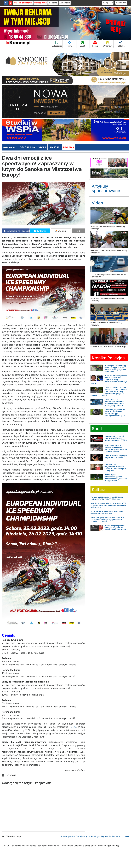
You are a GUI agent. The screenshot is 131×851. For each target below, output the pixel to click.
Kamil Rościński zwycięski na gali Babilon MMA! (116, 456)
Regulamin (106, 836)
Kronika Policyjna (108, 357)
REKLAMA (68, 147)
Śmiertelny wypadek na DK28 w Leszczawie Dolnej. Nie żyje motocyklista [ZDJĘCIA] (115, 412)
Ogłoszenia (57, 46)
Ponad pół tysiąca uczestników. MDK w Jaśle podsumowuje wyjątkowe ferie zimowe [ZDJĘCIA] (107, 519)
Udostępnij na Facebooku (18, 231)
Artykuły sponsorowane (106, 188)
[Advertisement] (22, 807)
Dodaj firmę (41, 3)
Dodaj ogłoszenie (24, 3)
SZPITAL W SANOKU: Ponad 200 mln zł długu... (109, 347)
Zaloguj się (108, 2)
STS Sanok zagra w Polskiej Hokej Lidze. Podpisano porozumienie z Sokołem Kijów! (116, 448)
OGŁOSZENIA (27, 147)
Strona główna (68, 836)
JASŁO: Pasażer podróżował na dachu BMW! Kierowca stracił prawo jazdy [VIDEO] (114, 403)
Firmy (69, 46)
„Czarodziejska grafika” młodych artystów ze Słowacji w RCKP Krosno (115, 527)
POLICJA (54, 147)
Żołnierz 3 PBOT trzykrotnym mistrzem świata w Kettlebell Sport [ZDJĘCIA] (115, 467)
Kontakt (125, 836)
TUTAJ (72, 727)
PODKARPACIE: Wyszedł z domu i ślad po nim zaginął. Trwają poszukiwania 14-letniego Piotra (108, 380)
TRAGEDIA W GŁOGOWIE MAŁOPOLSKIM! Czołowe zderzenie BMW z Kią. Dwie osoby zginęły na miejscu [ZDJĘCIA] (108, 392)
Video (97, 202)
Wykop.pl (62, 231)
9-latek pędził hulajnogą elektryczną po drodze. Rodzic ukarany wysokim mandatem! (115, 368)
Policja (95, 46)
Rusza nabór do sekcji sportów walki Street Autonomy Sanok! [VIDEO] (116, 438)
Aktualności (64, 3)
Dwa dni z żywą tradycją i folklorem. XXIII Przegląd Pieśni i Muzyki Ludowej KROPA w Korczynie (108, 505)
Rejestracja (121, 2)
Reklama (53, 3)
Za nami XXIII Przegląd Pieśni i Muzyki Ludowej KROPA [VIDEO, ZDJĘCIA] (106, 498)
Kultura (99, 489)
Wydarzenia (108, 46)
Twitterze (41, 231)
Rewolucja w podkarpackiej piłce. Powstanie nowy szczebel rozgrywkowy (116, 478)
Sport (82, 46)
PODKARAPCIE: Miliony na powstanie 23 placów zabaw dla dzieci (108, 512)
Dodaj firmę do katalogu (88, 836)
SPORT (42, 147)
